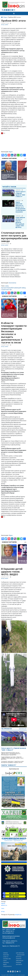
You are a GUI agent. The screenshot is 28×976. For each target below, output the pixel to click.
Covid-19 (5, 956)
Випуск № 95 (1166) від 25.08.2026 (14, 807)
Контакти (19, 964)
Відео (5, 17)
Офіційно (6, 962)
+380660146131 (9, 931)
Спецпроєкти (7, 966)
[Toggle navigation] (14, 13)
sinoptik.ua (18, 914)
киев (6, 286)
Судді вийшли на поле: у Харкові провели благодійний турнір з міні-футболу (20, 222)
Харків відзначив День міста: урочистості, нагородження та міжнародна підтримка (21, 207)
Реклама (18, 962)
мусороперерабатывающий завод (13, 288)
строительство (6, 289)
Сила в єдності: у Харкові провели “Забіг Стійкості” (21, 194)
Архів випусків (22, 728)
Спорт (5, 960)
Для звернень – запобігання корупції (20, 954)
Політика (6, 955)
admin (6, 24)
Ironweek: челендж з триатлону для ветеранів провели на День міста (12, 762)
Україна (5, 953)
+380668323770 (9, 943)
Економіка (12, 283)
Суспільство (7, 958)
